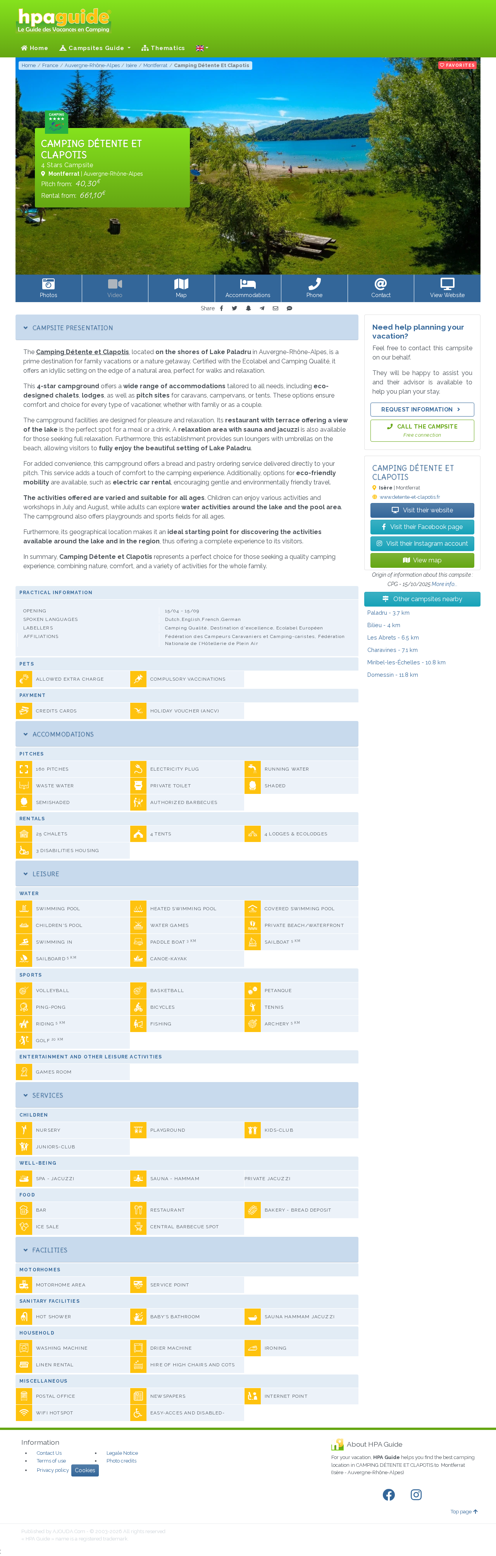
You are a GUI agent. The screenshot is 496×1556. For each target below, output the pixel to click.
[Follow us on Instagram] (418, 1495)
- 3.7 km (388, 612)
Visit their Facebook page (426, 527)
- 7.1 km (392, 650)
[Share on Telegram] (262, 309)
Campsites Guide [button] (96, 48)
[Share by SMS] (289, 309)
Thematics (167, 48)
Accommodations (62, 734)
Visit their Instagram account (426, 543)
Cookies (85, 1470)
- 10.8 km (406, 662)
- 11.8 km (392, 674)
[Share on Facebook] (221, 309)
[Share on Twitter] (234, 309)
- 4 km (383, 625)
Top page (461, 1512)
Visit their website (427, 510)
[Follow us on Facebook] (390, 1495)
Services (47, 1095)
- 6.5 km (393, 637)
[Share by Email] (275, 309)
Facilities (49, 1250)
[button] (202, 48)
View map (427, 560)
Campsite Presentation (72, 328)
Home (38, 48)
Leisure (45, 874)
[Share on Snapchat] (248, 309)
